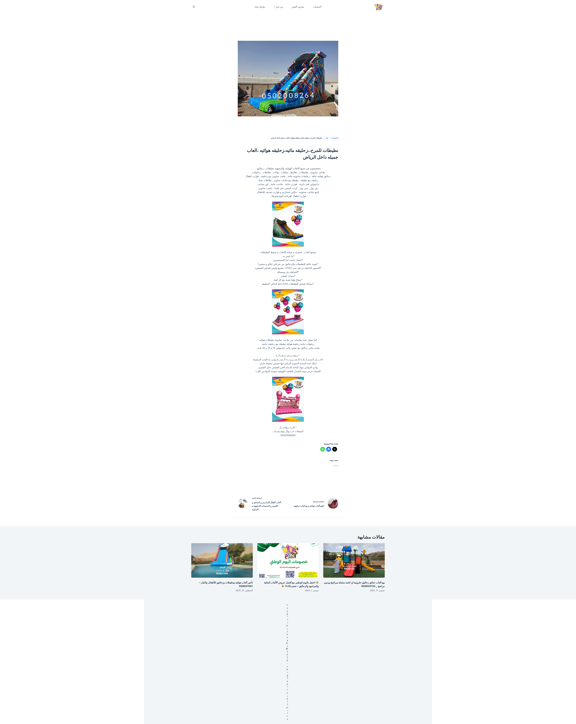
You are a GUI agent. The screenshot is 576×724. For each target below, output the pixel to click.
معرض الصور (298, 6)
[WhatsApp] (269, 485)
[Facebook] (307, 485)
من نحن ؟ (278, 6)
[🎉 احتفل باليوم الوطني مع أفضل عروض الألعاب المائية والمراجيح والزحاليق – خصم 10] (288, 560)
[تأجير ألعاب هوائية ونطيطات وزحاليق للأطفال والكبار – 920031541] (222, 560)
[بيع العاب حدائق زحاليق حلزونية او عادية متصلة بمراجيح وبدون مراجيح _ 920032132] (354, 560)
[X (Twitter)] (294, 485)
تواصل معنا (260, 6)
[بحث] (194, 7)
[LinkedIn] (281, 485)
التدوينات (317, 6)
